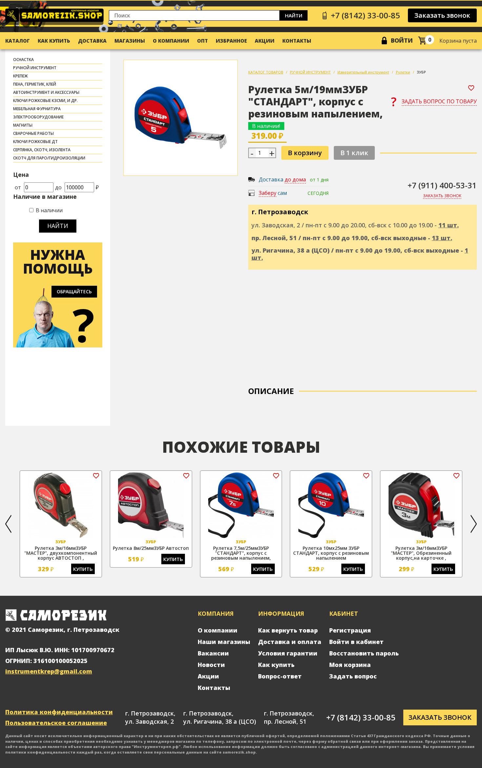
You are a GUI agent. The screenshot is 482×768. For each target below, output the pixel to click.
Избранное (231, 40)
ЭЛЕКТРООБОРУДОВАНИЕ (38, 117)
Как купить (54, 40)
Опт (202, 40)
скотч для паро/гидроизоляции (49, 158)
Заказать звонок (442, 15)
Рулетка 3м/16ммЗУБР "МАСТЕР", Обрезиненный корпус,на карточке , (421, 553)
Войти (402, 40)
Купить (83, 569)
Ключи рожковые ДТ (35, 141)
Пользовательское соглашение (56, 723)
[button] (8, 524)
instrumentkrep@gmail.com (48, 671)
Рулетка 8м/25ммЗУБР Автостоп (151, 548)
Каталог (17, 40)
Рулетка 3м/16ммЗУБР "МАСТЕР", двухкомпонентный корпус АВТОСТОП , (60, 553)
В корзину (305, 152)
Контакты (296, 40)
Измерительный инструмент (363, 72)
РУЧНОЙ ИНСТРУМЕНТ (34, 68)
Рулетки (403, 72)
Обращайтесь (74, 291)
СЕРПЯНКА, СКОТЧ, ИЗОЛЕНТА (41, 150)
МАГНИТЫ (22, 125)
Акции (264, 40)
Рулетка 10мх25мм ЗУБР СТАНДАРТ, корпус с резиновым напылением (331, 553)
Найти (293, 15)
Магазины (129, 40)
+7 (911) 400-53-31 (442, 185)
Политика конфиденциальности (59, 712)
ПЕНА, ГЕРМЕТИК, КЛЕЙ (34, 84)
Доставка (92, 40)
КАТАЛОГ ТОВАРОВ (265, 72)
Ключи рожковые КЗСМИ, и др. (45, 100)
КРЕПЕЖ (20, 76)
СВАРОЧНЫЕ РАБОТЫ (33, 133)
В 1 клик (354, 152)
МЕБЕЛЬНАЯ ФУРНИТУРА (37, 109)
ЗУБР (421, 72)
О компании (171, 40)
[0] (422, 40)
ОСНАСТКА (23, 59)
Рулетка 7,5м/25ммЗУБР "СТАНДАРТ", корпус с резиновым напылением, (241, 553)
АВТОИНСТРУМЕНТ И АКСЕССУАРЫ (46, 92)
